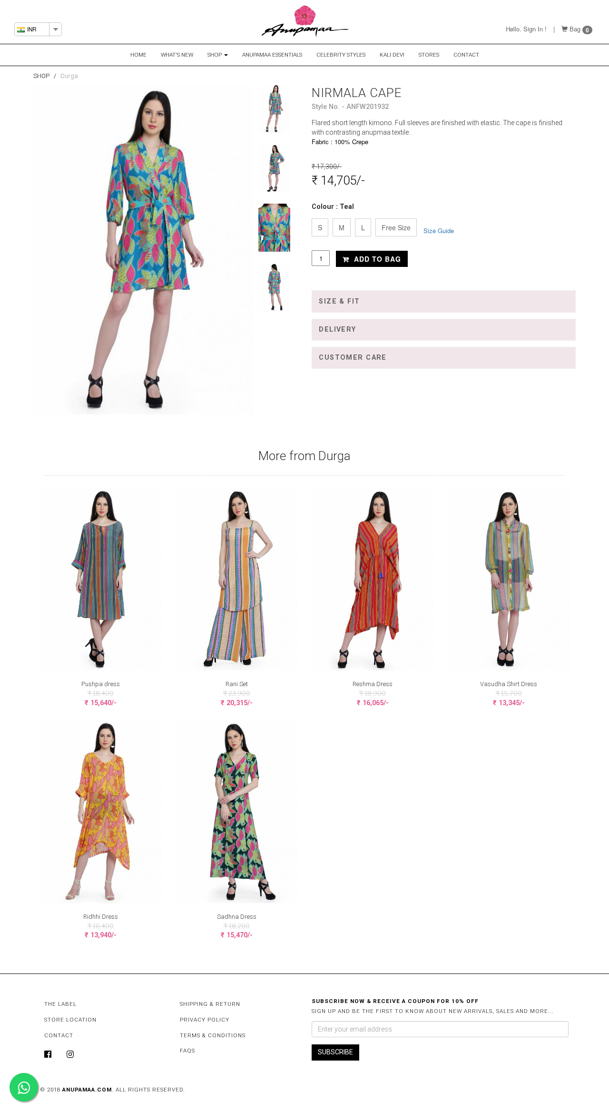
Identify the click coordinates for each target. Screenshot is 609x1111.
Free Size (396, 227)
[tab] (443, 301)
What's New (177, 54)
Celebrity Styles (340, 54)
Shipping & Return (210, 1004)
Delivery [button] (337, 329)
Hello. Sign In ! (526, 28)
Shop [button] (215, 54)
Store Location (70, 1019)
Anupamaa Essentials (272, 54)
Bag (575, 28)
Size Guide (438, 230)
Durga (69, 75)
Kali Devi (392, 54)
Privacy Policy (204, 1019)
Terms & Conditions (213, 1035)
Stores (429, 54)
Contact (466, 54)
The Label (60, 1004)
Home (138, 54)
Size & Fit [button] (339, 301)
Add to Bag (376, 259)
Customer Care (353, 357)
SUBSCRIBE (335, 1052)
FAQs (187, 1050)
